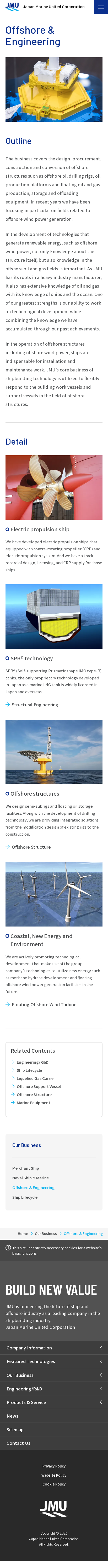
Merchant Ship (25, 1168)
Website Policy (53, 1475)
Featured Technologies (31, 1361)
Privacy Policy (54, 1466)
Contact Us (18, 1443)
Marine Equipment (33, 1102)
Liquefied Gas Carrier (36, 1078)
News (12, 1416)
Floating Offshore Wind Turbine (44, 1004)
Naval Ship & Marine (30, 1177)
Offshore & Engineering (33, 1187)
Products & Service (26, 1402)
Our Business (26, 1145)
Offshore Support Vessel (39, 1086)
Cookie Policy (54, 1484)
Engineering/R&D (32, 1062)
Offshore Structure (31, 847)
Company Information (29, 1347)
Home (23, 1233)
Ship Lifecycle (29, 1070)
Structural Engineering (35, 704)
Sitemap (15, 1429)
